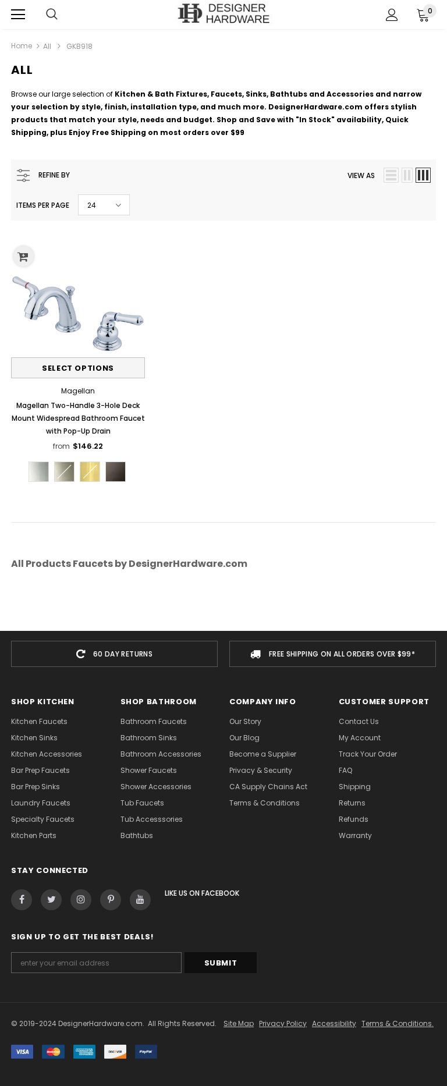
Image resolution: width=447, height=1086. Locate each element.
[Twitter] (51, 899)
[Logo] (224, 14)
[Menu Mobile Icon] (18, 15)
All (47, 46)
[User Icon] (392, 15)
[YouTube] (140, 899)
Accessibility (334, 1023)
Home (21, 46)
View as (361, 175)
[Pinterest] (110, 899)
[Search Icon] (52, 14)
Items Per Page (42, 205)
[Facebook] (21, 899)
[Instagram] (80, 899)
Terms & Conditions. (397, 1023)
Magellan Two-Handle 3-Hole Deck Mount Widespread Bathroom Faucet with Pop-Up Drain (78, 418)
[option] (114, 654)
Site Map (239, 1023)
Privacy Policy (283, 1023)
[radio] (39, 472)
